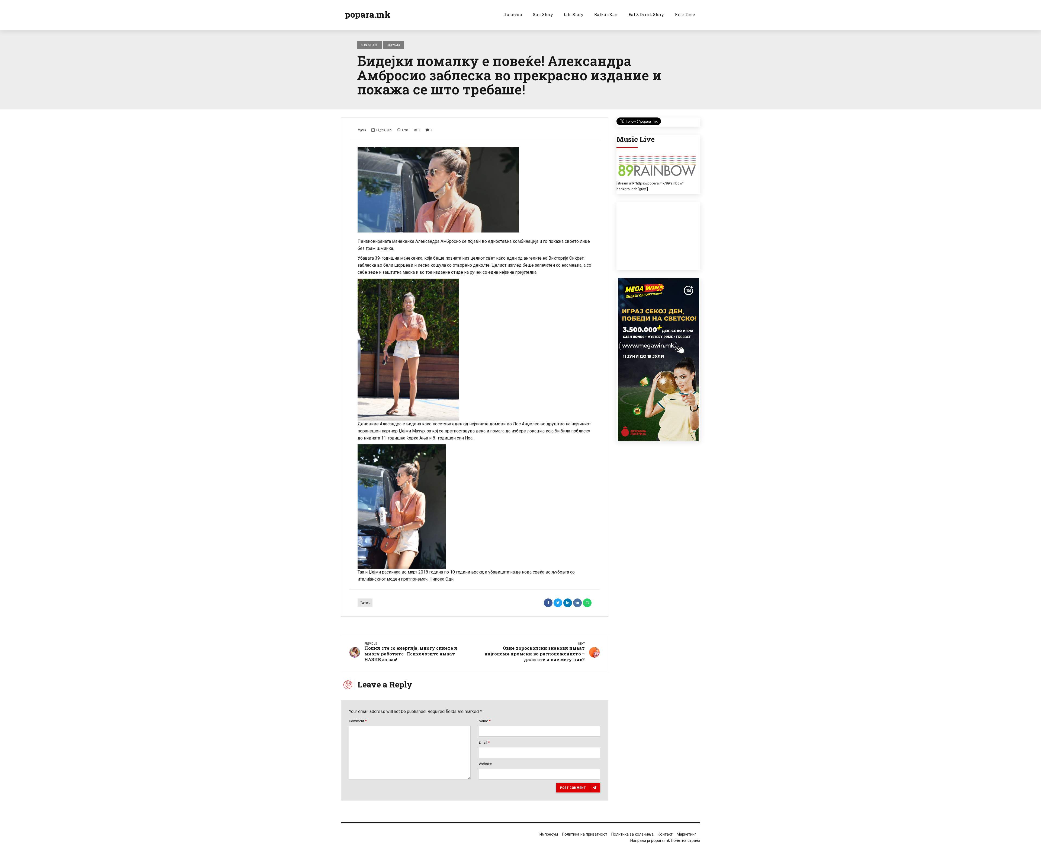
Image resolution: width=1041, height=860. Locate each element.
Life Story (573, 14)
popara (362, 130)
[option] (475, 189)
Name (484, 721)
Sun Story (543, 14)
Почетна (512, 14)
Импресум (548, 834)
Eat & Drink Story (646, 14)
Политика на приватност (584, 834)
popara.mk (368, 14)
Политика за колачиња (632, 834)
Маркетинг (686, 834)
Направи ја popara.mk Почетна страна (665, 840)
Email (484, 742)
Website (485, 764)
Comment (358, 721)
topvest (365, 602)
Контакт (665, 834)
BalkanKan (606, 14)
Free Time (685, 14)
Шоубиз (393, 45)
